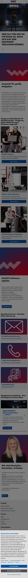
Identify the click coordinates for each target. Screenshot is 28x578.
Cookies (17, 562)
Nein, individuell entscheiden (14, 574)
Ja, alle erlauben (14, 566)
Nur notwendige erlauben (14, 570)
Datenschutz (11, 562)
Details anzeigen (5, 560)
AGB (23, 560)
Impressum (3, 562)
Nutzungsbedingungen (15, 560)
